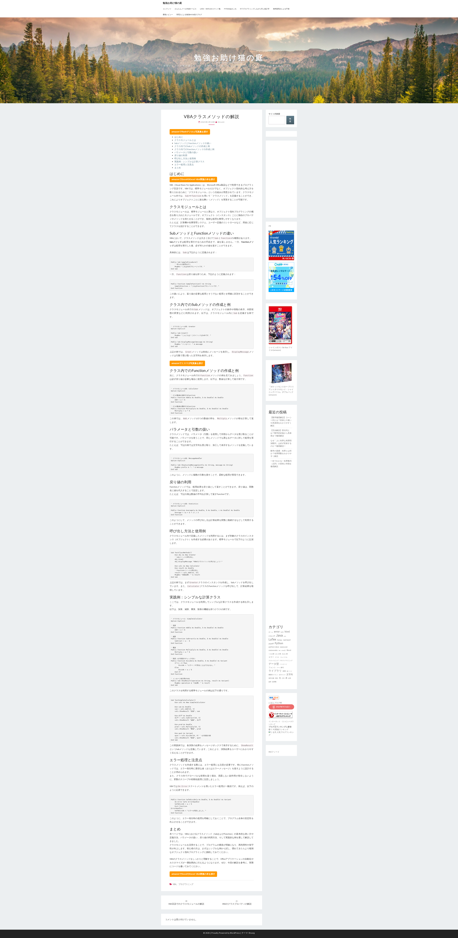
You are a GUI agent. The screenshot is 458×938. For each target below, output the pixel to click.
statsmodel (283, 647)
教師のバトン (273, 675)
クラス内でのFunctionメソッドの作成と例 (194, 149)
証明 (289, 678)
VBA (174, 884)
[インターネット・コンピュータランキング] (280, 715)
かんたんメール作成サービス (185, 9)
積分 (276, 678)
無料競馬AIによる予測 (281, 9)
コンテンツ (167, 9)
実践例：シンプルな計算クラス (189, 161)
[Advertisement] (281, 179)
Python (279, 643)
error (277, 631)
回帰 (284, 671)
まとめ (177, 167)
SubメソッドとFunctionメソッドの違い (192, 143)
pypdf (271, 643)
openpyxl (287, 640)
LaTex (272, 639)
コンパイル (283, 657)
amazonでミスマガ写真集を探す (187, 363)
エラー (271, 657)
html (287, 631)
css (272, 632)
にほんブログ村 (275, 703)
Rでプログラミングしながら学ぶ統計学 (254, 9)
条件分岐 (271, 678)
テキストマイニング (286, 660)
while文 (283, 650)
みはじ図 (285, 654)
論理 (270, 682)
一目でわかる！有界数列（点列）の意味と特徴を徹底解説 (281, 464)
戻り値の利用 (180, 155)
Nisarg (252, 933)
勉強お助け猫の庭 (172, 2)
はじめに (178, 137)
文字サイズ (282, 675)
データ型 (274, 663)
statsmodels (273, 650)
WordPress (235, 933)
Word (289, 650)
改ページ (289, 671)
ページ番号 (280, 667)
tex (279, 650)
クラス (277, 657)
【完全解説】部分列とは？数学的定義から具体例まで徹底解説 (281, 433)
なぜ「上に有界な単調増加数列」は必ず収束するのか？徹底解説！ (281, 443)
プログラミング (185, 884)
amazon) (277, 350)
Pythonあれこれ (230, 9)
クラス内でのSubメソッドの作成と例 (192, 146)
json (285, 636)
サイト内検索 (274, 114)
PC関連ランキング (280, 729)
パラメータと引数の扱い (186, 152)
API (269, 632)
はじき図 (278, 654)
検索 (290, 120)
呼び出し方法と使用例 (185, 158)
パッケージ (283, 664)
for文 (282, 632)
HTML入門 (272, 636)
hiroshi (221, 122)
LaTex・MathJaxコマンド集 (210, 9)
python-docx (274, 647)
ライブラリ (275, 670)
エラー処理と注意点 (184, 164)
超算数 (274, 682)
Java (279, 635)
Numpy (279, 640)
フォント (272, 667)
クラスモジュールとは (185, 140)
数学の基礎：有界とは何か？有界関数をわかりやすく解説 (281, 453)
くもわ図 (271, 654)
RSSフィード (274, 752)
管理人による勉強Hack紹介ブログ (189, 14)
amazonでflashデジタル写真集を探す (190, 132)
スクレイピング (274, 660)
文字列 (289, 674)
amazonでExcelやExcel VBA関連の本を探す (193, 179)
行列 (283, 678)
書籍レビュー (168, 14)
